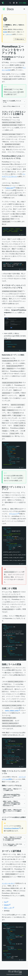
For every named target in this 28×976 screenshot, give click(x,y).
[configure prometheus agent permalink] (11, 59)
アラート (7, 174)
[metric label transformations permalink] (22, 664)
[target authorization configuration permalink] (22, 851)
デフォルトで (13, 514)
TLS (5, 902)
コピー (22, 234)
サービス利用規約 (14, 970)
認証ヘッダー (8, 908)
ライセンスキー (12, 92)
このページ (9, 34)
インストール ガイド (8, 883)
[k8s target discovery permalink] (25, 355)
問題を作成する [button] (20, 39)
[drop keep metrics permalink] (22, 785)
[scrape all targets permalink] (23, 288)
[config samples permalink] (8, 773)
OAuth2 (6, 905)
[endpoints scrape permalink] (24, 114)
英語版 (5, 32)
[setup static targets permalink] (9, 489)
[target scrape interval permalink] (18, 588)
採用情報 (9, 970)
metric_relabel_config (11, 710)
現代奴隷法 (20, 972)
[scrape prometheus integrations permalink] (22, 158)
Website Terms (16, 971)
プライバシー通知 (10, 971)
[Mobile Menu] (24, 9)
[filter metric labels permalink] (7, 819)
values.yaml (9, 188)
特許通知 (20, 971)
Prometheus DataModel (11, 828)
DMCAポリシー (19, 970)
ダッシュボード (10, 193)
